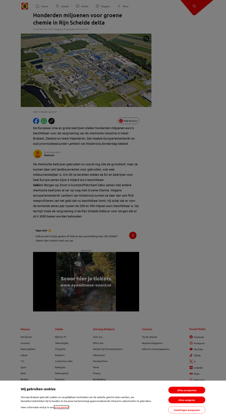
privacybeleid (61, 407)
